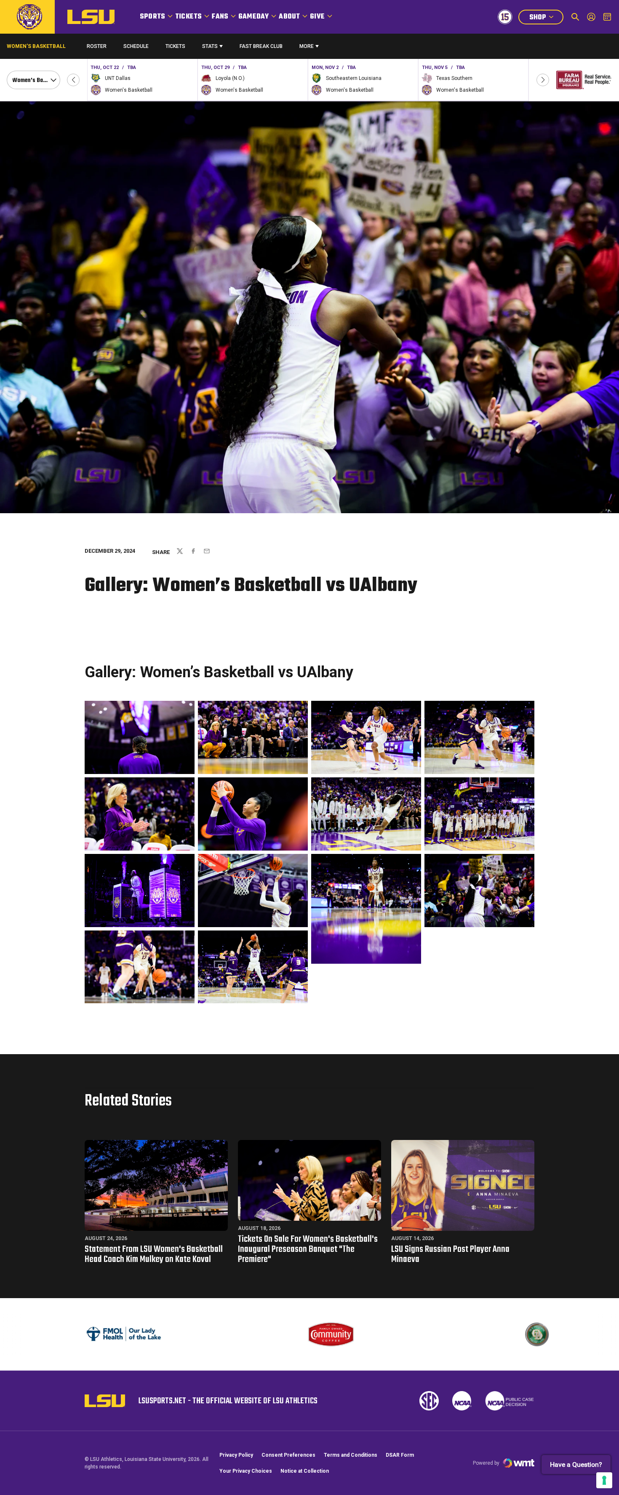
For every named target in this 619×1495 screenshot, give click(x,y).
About (289, 16)
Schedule (136, 46)
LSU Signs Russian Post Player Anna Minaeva (450, 1254)
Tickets (188, 16)
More (306, 46)
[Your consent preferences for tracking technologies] (604, 1480)
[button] (73, 80)
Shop (546, 18)
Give (317, 16)
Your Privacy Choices (245, 1471)
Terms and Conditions (350, 1455)
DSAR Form (400, 1455)
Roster (97, 46)
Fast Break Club (261, 46)
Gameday (253, 16)
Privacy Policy (236, 1455)
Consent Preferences (288, 1455)
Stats (210, 46)
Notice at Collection (304, 1471)
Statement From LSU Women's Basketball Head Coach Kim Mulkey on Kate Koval (154, 1254)
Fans (220, 16)
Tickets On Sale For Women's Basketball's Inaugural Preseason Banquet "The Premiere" (308, 1249)
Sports (152, 16)
